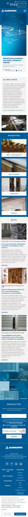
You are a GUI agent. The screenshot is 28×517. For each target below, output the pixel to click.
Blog (22, 3)
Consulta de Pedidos (14, 3)
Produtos (20, 475)
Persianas (7, 485)
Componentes (8, 481)
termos (15, 425)
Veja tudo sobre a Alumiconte (13, 110)
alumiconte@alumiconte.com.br (14, 455)
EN (22, 5)
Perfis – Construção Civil (7, 470)
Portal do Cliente (21, 1)
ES (25, 5)
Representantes (20, 480)
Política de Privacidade (20, 493)
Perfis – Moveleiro (8, 476)
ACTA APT (4, 509)
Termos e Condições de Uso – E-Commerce (11, 507)
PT (19, 5)
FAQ (25, 3)
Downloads (20, 477)
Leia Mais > (5, 265)
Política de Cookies (16, 505)
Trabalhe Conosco (21, 7)
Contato (20, 487)
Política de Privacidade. (16, 422)
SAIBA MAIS (6, 69)
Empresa (20, 472)
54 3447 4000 (14, 453)
